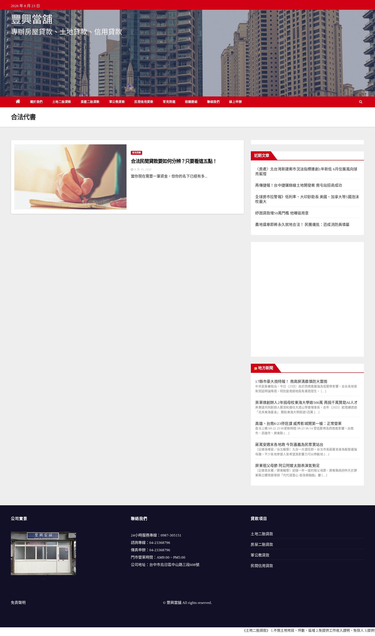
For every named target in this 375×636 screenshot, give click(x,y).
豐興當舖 (32, 19)
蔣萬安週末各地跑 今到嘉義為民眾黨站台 (289, 445)
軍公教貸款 (117, 102)
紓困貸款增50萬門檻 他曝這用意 (282, 213)
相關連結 (191, 102)
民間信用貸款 (143, 102)
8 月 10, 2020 (143, 169)
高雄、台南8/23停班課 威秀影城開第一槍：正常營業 (298, 424)
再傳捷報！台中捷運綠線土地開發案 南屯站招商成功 (298, 185)
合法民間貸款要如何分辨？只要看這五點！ (174, 161)
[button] (360, 102)
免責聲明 (18, 603)
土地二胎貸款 (61, 102)
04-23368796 (159, 543)
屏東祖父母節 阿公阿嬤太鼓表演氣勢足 (287, 466)
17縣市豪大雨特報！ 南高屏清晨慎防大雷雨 (291, 382)
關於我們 (36, 102)
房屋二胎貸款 (90, 102)
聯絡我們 (213, 102)
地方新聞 (265, 368)
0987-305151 (171, 535)
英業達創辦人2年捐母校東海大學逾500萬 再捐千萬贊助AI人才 (306, 403)
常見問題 (169, 102)
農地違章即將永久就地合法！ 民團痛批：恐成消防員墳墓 (302, 225)
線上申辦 (235, 102)
